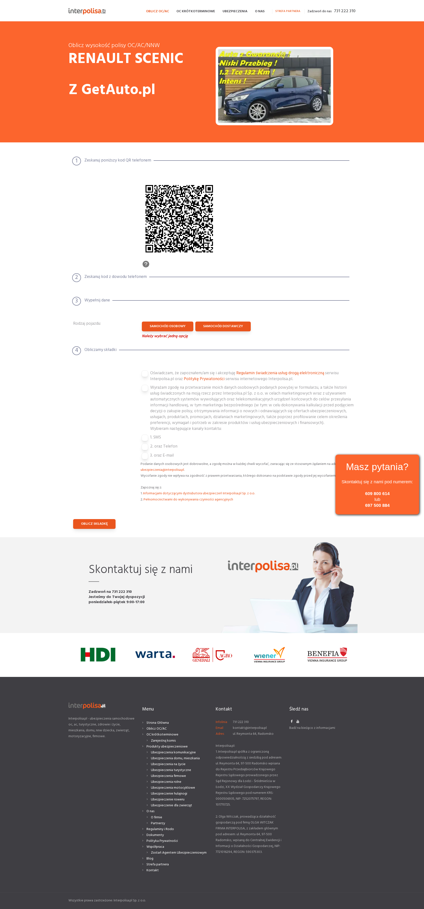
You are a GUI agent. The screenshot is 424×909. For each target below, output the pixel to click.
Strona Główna (157, 723)
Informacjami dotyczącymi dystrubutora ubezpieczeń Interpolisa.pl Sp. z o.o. (199, 493)
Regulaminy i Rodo (160, 829)
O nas (150, 811)
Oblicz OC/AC (156, 729)
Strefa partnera (157, 864)
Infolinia (221, 722)
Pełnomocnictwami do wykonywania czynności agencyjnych (188, 499)
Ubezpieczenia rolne (166, 782)
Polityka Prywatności (162, 841)
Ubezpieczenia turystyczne (171, 770)
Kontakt (152, 870)
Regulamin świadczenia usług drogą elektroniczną (280, 373)
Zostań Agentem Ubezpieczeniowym (179, 853)
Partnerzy (158, 823)
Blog (149, 858)
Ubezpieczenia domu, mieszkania (175, 758)
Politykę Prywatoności (204, 379)
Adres (220, 734)
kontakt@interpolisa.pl (250, 728)
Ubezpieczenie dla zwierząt (171, 805)
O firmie (156, 817)
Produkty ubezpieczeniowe (167, 746)
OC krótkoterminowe (162, 734)
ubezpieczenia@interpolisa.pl (162, 470)
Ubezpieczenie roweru (168, 799)
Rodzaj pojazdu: (87, 324)
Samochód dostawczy (223, 326)
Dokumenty (155, 835)
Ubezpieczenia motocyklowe (173, 788)
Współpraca (155, 847)
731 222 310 (345, 11)
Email (219, 728)
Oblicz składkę (94, 524)
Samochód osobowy (168, 326)
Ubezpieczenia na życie (168, 764)
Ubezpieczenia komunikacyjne (173, 752)
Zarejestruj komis (163, 741)
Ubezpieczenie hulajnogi (169, 794)
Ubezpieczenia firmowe (168, 776)
